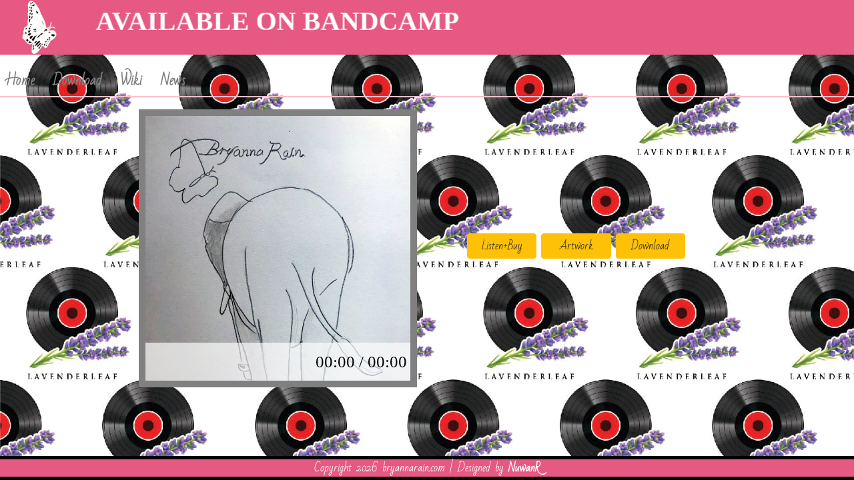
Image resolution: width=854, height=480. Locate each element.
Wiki (131, 80)
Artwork (576, 245)
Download (77, 80)
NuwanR (524, 467)
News (173, 80)
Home (21, 80)
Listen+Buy (502, 245)
